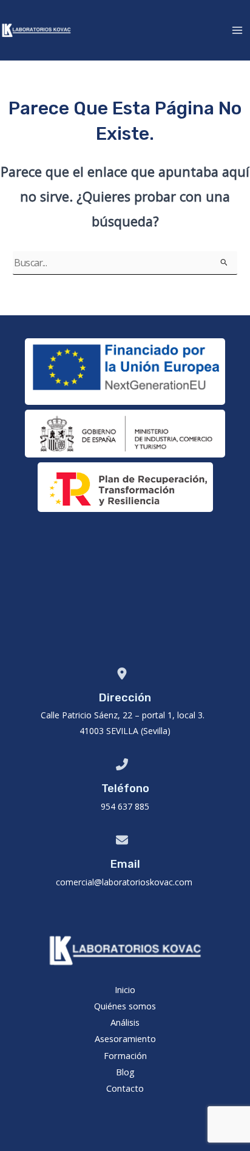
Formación (125, 1055)
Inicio (125, 989)
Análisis (125, 1022)
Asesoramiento (125, 1038)
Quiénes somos (125, 1006)
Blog (125, 1072)
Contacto (125, 1088)
